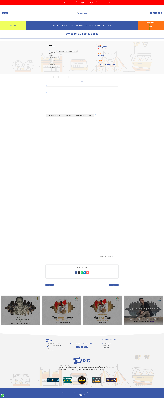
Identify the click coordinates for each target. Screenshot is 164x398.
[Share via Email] (87, 272)
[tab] (54, 115)
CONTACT (109, 25)
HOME (53, 25)
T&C (104, 25)
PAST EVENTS (98, 25)
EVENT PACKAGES (79, 25)
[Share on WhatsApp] (82, 272)
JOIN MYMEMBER (150, 22)
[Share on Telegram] (84, 272)
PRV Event (51, 285)
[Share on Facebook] (76, 272)
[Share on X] (79, 272)
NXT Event (112, 285)
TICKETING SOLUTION (67, 25)
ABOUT (58, 25)
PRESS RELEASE (89, 25)
